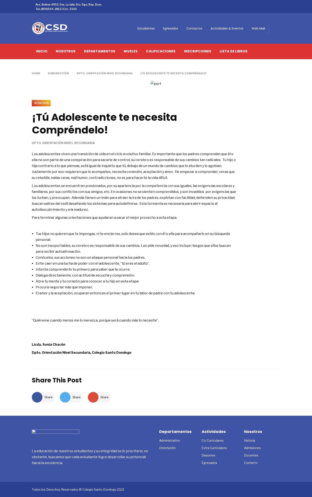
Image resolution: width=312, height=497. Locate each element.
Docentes (251, 455)
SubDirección (58, 73)
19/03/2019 (41, 103)
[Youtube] (272, 4)
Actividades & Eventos (227, 28)
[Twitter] (265, 4)
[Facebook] (258, 4)
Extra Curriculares (214, 448)
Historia (249, 440)
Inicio (41, 51)
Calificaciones (161, 51)
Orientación (167, 448)
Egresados (170, 28)
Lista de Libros (233, 51)
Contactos (194, 28)
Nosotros (66, 51)
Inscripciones (197, 51)
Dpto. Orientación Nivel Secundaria (105, 73)
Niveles (131, 51)
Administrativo (169, 440)
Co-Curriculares (213, 440)
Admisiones (252, 448)
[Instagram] (279, 4)
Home (36, 73)
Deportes (208, 455)
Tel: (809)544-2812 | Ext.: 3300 (56, 9)
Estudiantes (146, 28)
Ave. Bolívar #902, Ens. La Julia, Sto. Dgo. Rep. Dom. (68, 4)
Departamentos (99, 51)
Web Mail (258, 28)
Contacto (251, 463)
